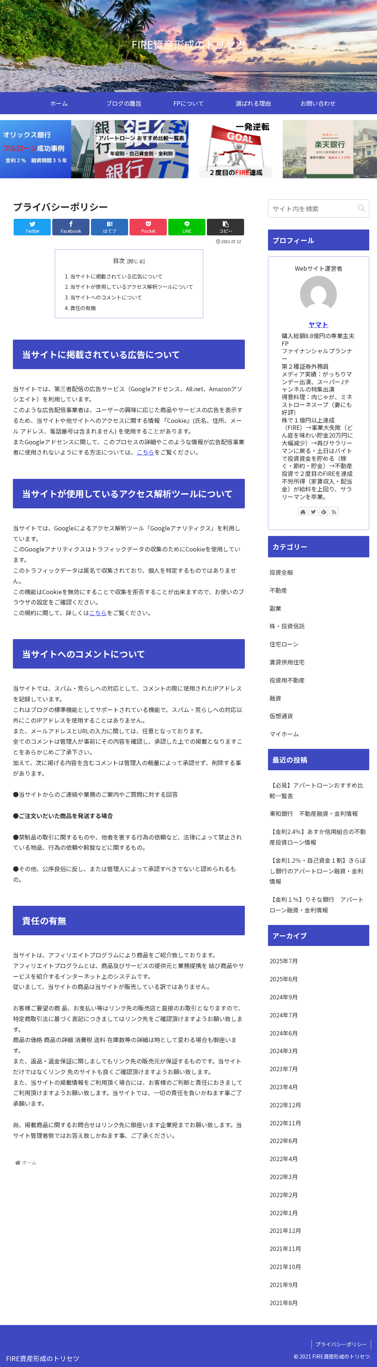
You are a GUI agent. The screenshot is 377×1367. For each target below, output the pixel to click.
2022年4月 (283, 1158)
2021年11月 (285, 1248)
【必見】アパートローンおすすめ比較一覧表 (316, 790)
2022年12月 (285, 1104)
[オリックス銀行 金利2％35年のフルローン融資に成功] (47, 149)
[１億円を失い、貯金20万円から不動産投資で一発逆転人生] (235, 149)
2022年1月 (283, 1212)
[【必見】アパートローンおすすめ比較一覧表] (141, 149)
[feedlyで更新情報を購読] (323, 511)
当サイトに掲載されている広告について (116, 276)
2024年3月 (283, 1050)
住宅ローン (284, 643)
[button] (361, 208)
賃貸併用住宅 (287, 662)
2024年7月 (283, 1014)
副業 (275, 608)
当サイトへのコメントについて (106, 297)
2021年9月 (283, 1284)
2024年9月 (283, 996)
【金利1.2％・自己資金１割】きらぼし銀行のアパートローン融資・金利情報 (317, 871)
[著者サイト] (303, 511)
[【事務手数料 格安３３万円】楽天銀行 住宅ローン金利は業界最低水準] (330, 149)
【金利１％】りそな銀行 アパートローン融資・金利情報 (316, 904)
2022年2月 (283, 1194)
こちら (145, 452)
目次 (119, 260)
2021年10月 (285, 1266)
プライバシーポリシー (341, 1344)
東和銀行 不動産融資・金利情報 (313, 813)
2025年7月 (283, 960)
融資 (275, 698)
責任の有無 (83, 308)
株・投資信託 (287, 625)
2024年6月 (283, 1032)
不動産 (278, 590)
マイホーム (284, 733)
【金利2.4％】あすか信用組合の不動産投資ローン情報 (317, 837)
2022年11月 (285, 1122)
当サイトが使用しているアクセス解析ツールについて (131, 286)
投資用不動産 (287, 680)
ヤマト (318, 324)
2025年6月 (283, 978)
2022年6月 (283, 1140)
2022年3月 (283, 1176)
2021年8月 (283, 1302)
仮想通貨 (281, 715)
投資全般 (281, 572)
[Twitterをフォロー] (313, 511)
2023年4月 (283, 1086)
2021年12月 (285, 1230)
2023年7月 (283, 1068)
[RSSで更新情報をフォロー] (334, 511)
